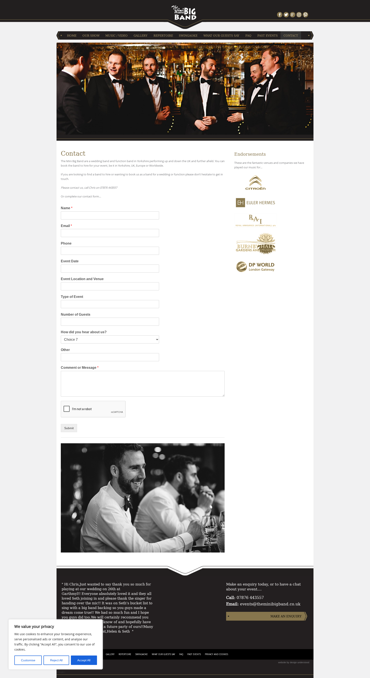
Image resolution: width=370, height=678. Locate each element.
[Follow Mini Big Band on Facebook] (280, 14)
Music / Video (116, 35)
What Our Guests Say (221, 35)
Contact (290, 35)
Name (66, 208)
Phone (66, 243)
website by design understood (293, 662)
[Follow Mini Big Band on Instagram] (299, 14)
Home (71, 35)
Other (65, 350)
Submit (69, 428)
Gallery (141, 35)
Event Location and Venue (82, 279)
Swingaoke (188, 35)
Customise (28, 660)
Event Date (70, 261)
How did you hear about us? (84, 332)
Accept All (83, 660)
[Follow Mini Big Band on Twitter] (286, 14)
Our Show (91, 35)
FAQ (248, 35)
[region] (56, 644)
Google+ (61, 672)
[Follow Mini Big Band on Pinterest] (306, 14)
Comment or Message (79, 367)
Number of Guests (75, 314)
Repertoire (163, 35)
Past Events (267, 35)
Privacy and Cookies (216, 654)
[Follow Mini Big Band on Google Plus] (293, 14)
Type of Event (72, 297)
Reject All (56, 660)
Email (66, 226)
